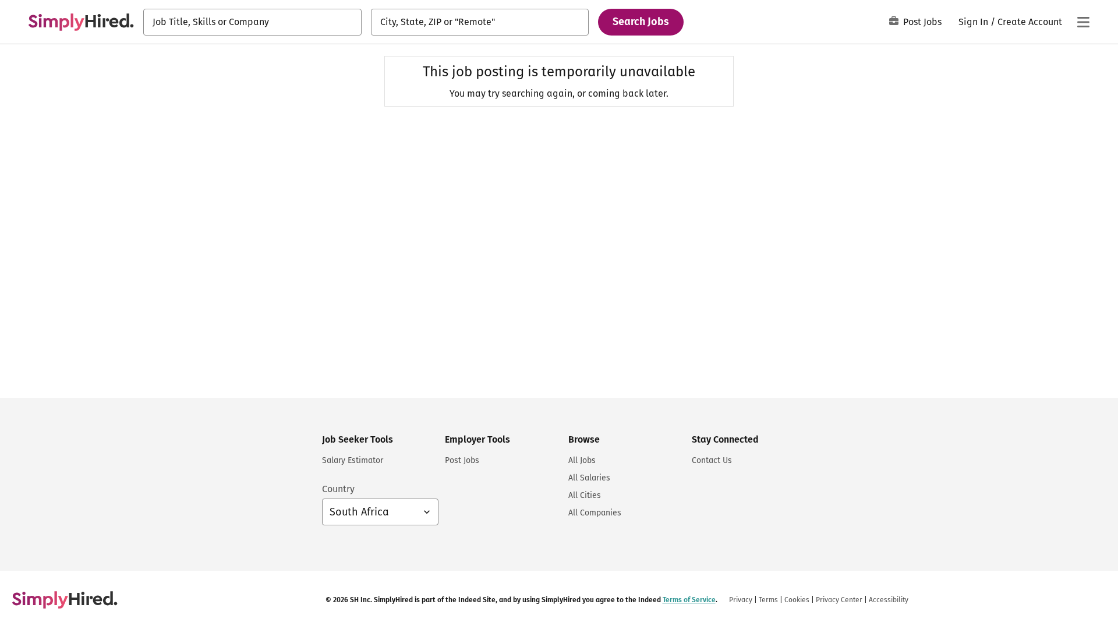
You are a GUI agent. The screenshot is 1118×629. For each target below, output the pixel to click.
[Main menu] (1083, 22)
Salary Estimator (352, 460)
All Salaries (589, 478)
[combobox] (252, 22)
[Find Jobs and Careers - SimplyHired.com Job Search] (81, 22)
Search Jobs (641, 21)
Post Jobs (922, 21)
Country (338, 488)
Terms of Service (689, 600)
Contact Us (712, 460)
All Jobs (582, 460)
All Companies (594, 513)
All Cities (584, 495)
